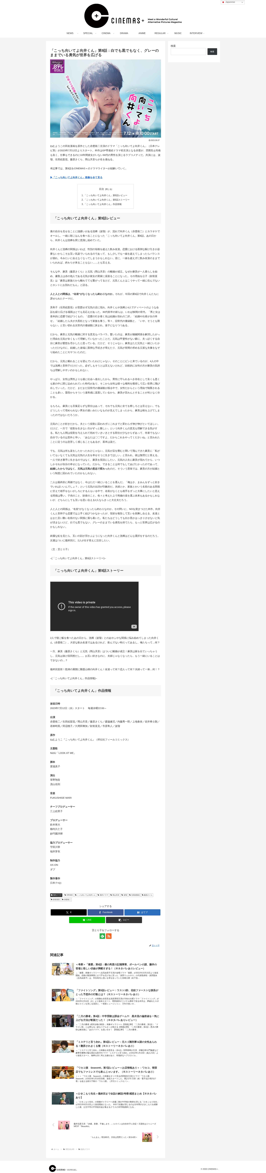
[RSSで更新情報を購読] (109, 936)
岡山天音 (115, 895)
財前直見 (56, 900)
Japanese (230, 2)
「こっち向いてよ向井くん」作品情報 (103, 204)
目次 (101, 189)
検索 (173, 46)
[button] (124, 920)
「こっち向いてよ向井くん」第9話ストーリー (107, 199)
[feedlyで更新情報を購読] (102, 936)
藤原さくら (148, 895)
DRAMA (70, 895)
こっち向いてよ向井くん (86, 895)
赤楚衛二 (67, 900)
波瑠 (125, 895)
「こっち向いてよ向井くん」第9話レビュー (105, 195)
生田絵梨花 (135, 895)
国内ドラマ (57, 895)
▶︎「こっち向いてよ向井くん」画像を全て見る (76, 177)
